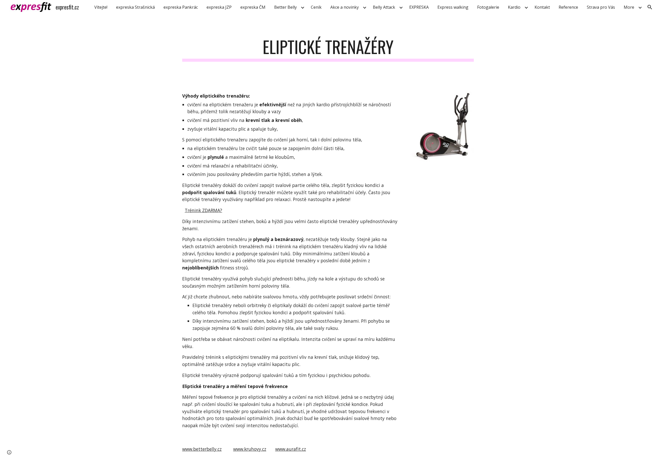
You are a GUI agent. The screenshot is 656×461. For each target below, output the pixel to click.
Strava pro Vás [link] (601, 7)
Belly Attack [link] (384, 7)
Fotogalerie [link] (488, 7)
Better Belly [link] (285, 7)
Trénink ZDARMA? (203, 210)
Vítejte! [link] (100, 7)
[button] (650, 7)
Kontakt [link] (542, 7)
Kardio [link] (514, 7)
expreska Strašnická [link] (135, 7)
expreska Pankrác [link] (180, 7)
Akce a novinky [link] (344, 7)
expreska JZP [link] (219, 7)
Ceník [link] (316, 7)
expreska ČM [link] (252, 7)
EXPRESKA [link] (419, 7)
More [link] (629, 7)
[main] (328, 49)
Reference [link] (568, 7)
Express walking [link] (452, 7)
